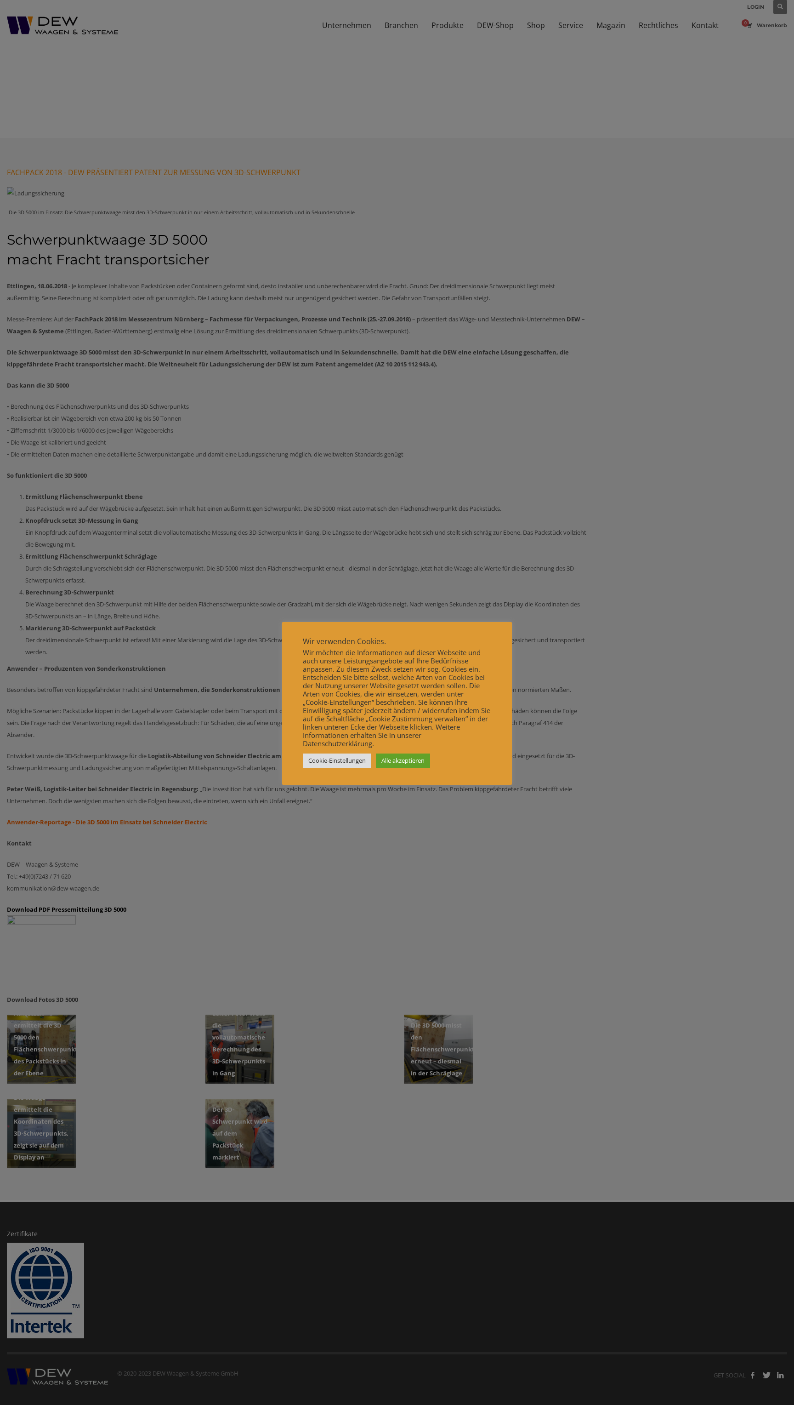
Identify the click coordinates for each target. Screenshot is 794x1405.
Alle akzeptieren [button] (403, 760)
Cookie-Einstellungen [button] (337, 760)
